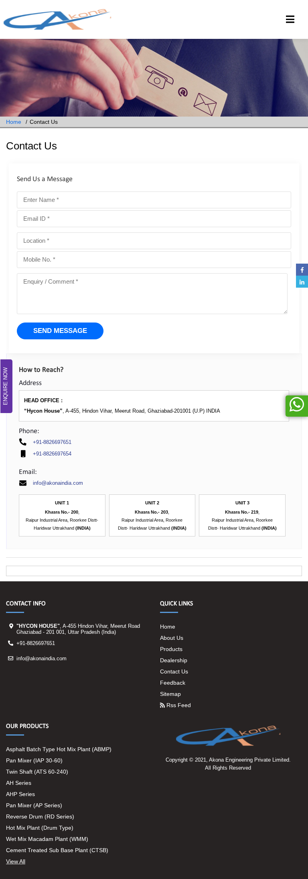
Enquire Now (5, 386)
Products (171, 649)
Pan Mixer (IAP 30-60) (34, 760)
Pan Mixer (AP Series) (34, 805)
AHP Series (20, 794)
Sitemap (170, 694)
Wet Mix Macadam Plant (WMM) (47, 839)
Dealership (173, 660)
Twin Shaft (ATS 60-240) (37, 771)
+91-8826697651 (52, 442)
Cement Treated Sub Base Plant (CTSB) (57, 850)
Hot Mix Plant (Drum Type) (39, 828)
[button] (290, 20)
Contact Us (174, 671)
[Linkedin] (302, 282)
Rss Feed (178, 705)
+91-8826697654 (52, 454)
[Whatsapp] (297, 406)
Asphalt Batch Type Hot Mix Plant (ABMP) (58, 749)
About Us (171, 638)
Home (13, 122)
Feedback (172, 682)
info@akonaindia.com (58, 483)
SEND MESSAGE (60, 331)
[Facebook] (302, 270)
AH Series (18, 783)
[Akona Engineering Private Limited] (57, 19)
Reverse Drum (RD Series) (40, 816)
